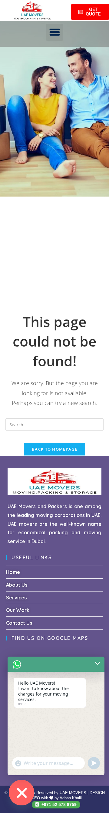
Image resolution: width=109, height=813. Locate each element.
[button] (54, 32)
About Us (16, 585)
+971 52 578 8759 (58, 804)
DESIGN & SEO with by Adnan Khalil (66, 795)
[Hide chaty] (21, 792)
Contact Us (19, 623)
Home (13, 572)
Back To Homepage (54, 449)
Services (16, 598)
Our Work (17, 610)
